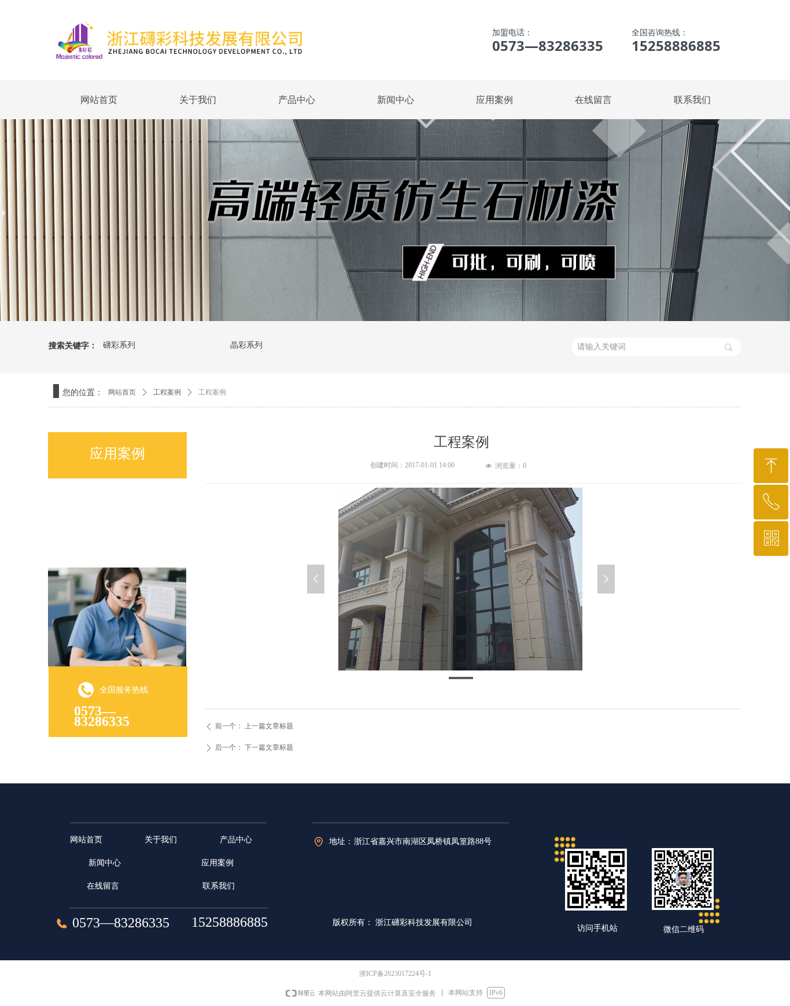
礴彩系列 (119, 345)
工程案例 (167, 392)
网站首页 (122, 392)
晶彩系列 (246, 345)
